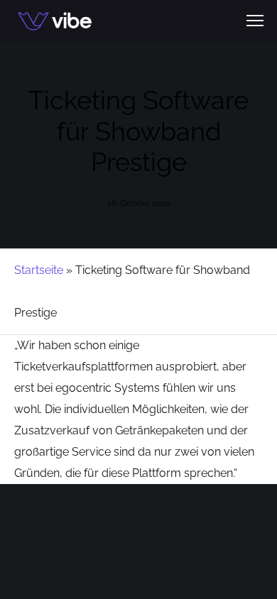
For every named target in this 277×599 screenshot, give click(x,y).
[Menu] (249, 21)
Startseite (38, 270)
